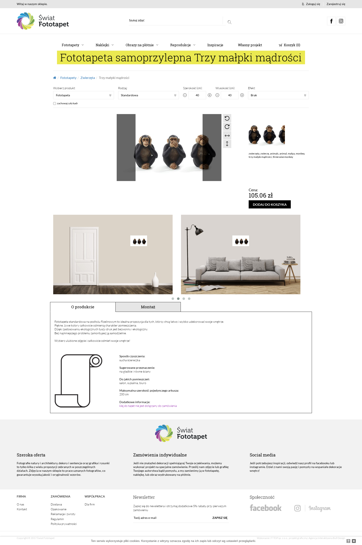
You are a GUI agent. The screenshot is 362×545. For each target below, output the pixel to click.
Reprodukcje (180, 45)
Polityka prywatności (64, 524)
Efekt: (251, 88)
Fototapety (70, 45)
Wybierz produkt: (64, 88)
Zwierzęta (87, 78)
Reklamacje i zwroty (63, 514)
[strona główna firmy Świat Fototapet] (43, 21)
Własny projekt (250, 45)
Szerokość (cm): (192, 88)
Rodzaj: (122, 88)
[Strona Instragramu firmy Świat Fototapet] (312, 508)
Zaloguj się (313, 4)
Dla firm (90, 504)
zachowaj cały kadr (67, 103)
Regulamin (57, 519)
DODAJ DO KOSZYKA (270, 204)
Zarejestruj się (336, 4)
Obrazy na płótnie (140, 45)
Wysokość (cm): (225, 88)
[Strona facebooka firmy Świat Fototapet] (266, 508)
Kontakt (22, 509)
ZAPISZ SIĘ (220, 517)
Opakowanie (58, 509)
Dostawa (56, 504)
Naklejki (102, 45)
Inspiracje (215, 45)
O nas (20, 504)
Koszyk (291, 45)
